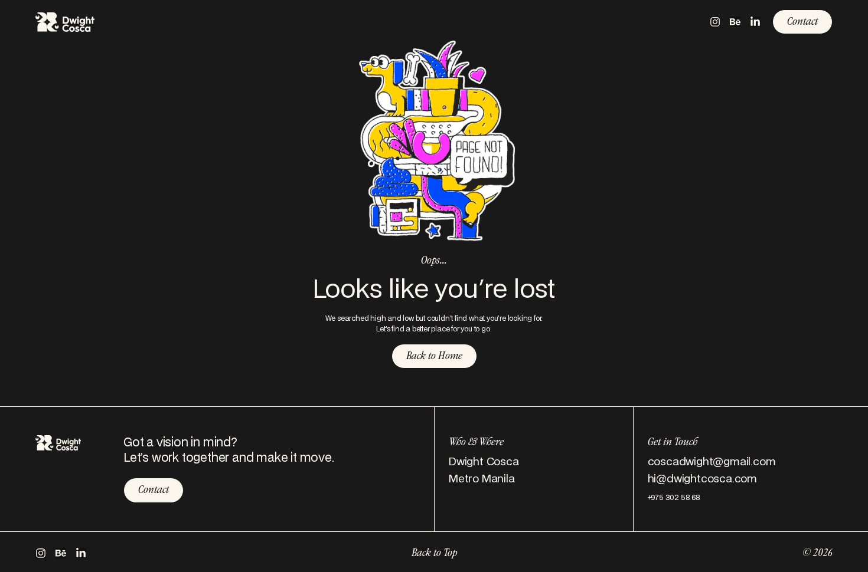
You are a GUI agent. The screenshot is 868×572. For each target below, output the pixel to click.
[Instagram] (715, 22)
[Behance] (735, 22)
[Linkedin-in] (755, 22)
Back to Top (434, 553)
